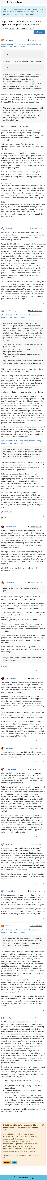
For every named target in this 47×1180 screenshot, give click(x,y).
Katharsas (9, 40)
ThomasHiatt (10, 891)
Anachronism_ (11, 311)
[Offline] (3, 228)
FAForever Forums (15, 2)
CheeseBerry (10, 582)
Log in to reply (39, 32)
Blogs (6, 28)
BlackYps (9, 1018)
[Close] (43, 1125)
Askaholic (9, 228)
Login (14, 1162)
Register (7, 1162)
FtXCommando (11, 527)
